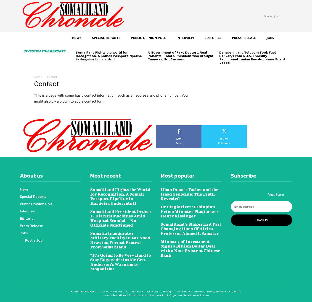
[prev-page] (79, 67)
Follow (224, 127)
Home (38, 77)
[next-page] (86, 67)
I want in (262, 220)
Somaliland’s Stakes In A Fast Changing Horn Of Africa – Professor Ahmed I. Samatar (191, 229)
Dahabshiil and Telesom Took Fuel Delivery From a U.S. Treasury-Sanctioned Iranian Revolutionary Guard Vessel (252, 57)
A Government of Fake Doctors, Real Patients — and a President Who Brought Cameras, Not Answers (180, 56)
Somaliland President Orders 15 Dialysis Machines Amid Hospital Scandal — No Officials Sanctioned (120, 218)
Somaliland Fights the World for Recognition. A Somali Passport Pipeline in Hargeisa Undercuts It (109, 56)
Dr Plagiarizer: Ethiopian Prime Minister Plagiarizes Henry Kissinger (190, 211)
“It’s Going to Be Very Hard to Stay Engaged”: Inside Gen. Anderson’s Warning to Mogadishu (120, 262)
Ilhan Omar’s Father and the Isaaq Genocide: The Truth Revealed (189, 194)
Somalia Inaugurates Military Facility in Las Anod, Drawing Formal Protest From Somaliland (120, 240)
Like (179, 127)
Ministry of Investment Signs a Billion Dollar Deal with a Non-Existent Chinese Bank (190, 248)
